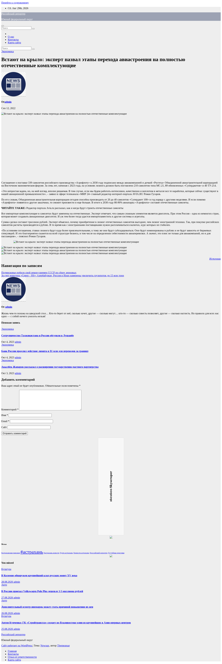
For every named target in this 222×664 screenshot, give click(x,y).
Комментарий (10, 409)
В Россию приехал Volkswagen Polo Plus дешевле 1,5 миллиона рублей (42, 591)
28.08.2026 (7, 581)
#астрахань (31, 551)
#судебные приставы (116, 553)
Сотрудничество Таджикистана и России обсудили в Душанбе (37, 335)
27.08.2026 (7, 597)
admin (8, 101)
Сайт (4, 427)
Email (5, 421)
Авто (4, 584)
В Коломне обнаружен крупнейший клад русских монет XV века (39, 575)
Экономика (7, 51)
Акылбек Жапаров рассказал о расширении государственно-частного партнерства (49, 366)
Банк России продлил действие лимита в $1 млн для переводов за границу (45, 351)
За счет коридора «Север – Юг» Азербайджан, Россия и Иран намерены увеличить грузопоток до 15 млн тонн (62, 275)
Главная (12, 651)
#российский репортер (99, 553)
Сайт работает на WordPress (17, 645)
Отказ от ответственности (22, 657)
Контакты (13, 39)
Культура (6, 569)
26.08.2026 (7, 613)
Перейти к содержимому (15, 2)
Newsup (44, 645)
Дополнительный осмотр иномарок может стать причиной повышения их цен (47, 606)
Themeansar (63, 645)
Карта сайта (14, 42)
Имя (4, 415)
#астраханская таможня (10, 553)
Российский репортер (13, 13)
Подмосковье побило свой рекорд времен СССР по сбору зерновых (38, 272)
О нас (11, 36)
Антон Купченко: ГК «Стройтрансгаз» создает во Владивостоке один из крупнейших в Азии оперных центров (66, 622)
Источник (215, 258)
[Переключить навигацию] (2, 25)
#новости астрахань (81, 553)
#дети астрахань (66, 553)
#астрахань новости (51, 553)
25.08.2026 (7, 629)
